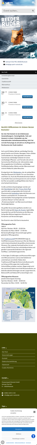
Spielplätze (15, 193)
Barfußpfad (8, 189)
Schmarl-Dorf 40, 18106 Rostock (16, 62)
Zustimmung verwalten (2, 442)
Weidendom (5, 87)
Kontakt (4, 358)
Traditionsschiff (6, 81)
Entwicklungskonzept (8, 75)
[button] (34, 412)
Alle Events (18, 123)
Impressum (28, 442)
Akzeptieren (18, 429)
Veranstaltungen (7, 355)
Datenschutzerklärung (20, 442)
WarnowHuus (6, 84)
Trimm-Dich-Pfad (25, 189)
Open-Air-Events (20, 210)
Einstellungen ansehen (18, 438)
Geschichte (5, 78)
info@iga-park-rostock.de (13, 64)
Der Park (4, 72)
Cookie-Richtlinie (10, 442)
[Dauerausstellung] (18, 36)
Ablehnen (18, 434)
